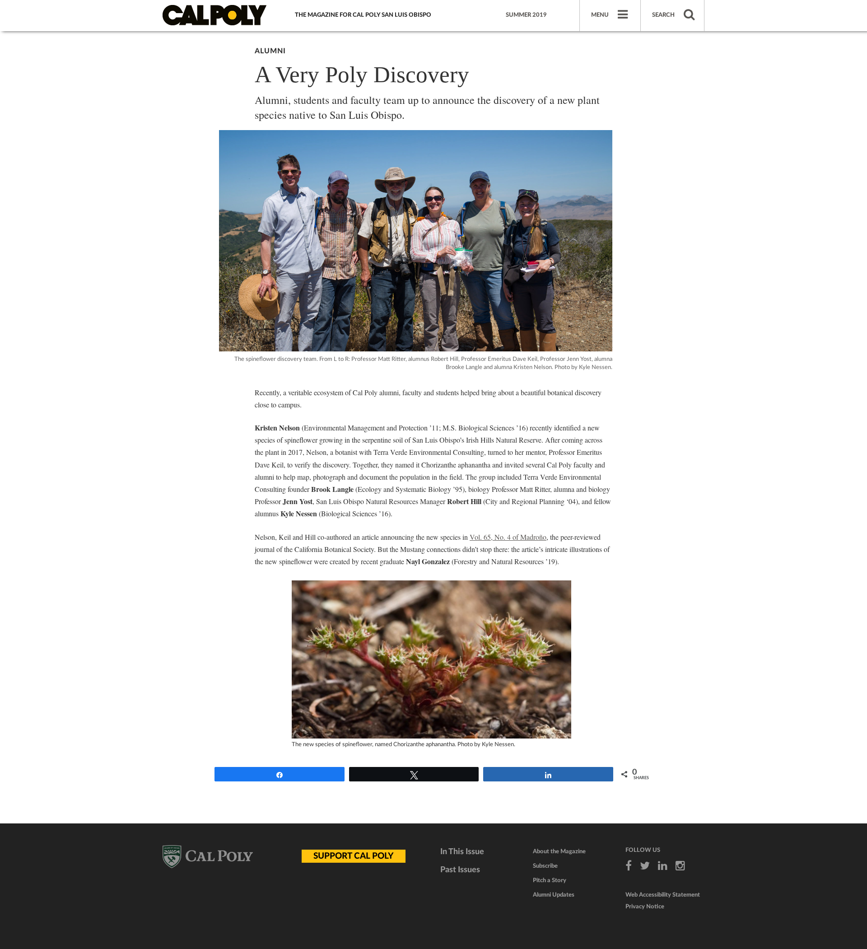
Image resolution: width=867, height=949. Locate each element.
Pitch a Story (549, 881)
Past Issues (460, 870)
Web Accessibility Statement (662, 895)
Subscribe (545, 866)
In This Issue (462, 852)
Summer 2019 (526, 15)
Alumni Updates (553, 895)
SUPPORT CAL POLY (353, 856)
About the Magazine (559, 852)
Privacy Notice (644, 907)
